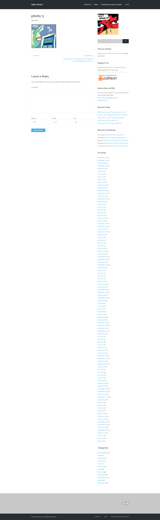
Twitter (109, 53)
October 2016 (102, 361)
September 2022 (103, 166)
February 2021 (102, 218)
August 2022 (101, 168)
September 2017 (103, 331)
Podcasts (100, 466)
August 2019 (101, 267)
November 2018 (102, 292)
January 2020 (102, 254)
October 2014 (102, 427)
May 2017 (101, 342)
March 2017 (101, 347)
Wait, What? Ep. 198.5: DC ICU (115, 135)
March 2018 (101, 314)
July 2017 (100, 336)
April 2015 (101, 411)
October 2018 (102, 295)
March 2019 (101, 281)
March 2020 (101, 248)
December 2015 (102, 389)
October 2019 (102, 262)
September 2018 (103, 298)
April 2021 (101, 212)
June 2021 (101, 207)
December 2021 (102, 190)
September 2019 (103, 265)
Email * (54, 118)
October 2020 (102, 229)
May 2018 (101, 309)
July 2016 (100, 369)
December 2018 (102, 290)
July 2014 (100, 435)
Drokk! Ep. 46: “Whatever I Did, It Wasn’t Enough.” (112, 115)
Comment (34, 87)
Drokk (99, 455)
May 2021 (101, 210)
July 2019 (100, 270)
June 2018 (101, 306)
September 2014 (103, 430)
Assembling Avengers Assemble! (111, 4)
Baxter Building (102, 453)
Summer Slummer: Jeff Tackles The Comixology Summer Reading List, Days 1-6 (78, 60)
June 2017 (101, 339)
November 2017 (102, 325)
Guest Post (101, 461)
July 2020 (101, 237)
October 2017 (102, 328)
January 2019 (102, 287)
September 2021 (103, 199)
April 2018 (101, 311)
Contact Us (87, 4)
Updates (100, 480)
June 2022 (101, 174)
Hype (99, 464)
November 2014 (102, 424)
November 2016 (102, 358)
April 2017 (101, 345)
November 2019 (102, 259)
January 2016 (102, 386)
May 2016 (101, 375)
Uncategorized (102, 477)
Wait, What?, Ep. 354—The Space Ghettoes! (111, 117)
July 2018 (100, 303)
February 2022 (102, 185)
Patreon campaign (113, 67)
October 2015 (102, 394)
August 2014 (101, 433)
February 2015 (102, 416)
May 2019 (101, 276)
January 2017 (102, 353)
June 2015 (101, 405)
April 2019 (101, 278)
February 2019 (102, 284)
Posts (99, 469)
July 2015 (100, 402)
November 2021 (102, 193)
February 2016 (102, 383)
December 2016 (102, 356)
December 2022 (103, 157)
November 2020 (103, 226)
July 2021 (100, 204)
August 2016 (101, 367)
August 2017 (101, 334)
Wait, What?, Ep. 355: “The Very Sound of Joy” (111, 112)
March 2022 (101, 182)
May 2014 (101, 441)
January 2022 (102, 188)
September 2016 (103, 364)
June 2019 (101, 273)
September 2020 (103, 232)
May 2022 (101, 177)
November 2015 (102, 391)
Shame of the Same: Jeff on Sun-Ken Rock (118, 140)
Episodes (100, 458)
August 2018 (101, 301)
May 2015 (101, 408)
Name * (33, 118)
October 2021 (102, 196)
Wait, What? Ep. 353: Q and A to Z (108, 120)
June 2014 (101, 438)
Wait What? (101, 483)
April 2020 (101, 245)
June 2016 (101, 372)
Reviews (100, 472)
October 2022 (102, 163)
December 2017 (102, 322)
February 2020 (102, 251)
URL (74, 118)
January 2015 (102, 419)
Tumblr (118, 53)
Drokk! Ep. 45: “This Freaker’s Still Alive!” (110, 123)
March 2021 (101, 215)
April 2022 (101, 179)
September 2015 (103, 397)
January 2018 (102, 320)
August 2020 (102, 234)
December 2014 (102, 422)
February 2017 (102, 350)
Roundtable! (101, 475)
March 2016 (101, 380)
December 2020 (103, 223)
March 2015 (101, 413)
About (96, 4)
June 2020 (101, 240)
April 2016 (101, 378)
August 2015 (101, 400)
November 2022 (103, 160)
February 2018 (102, 317)
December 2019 (102, 256)
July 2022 (100, 171)
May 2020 (101, 243)
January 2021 (102, 221)
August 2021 (101, 201)
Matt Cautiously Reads (115, 137)
